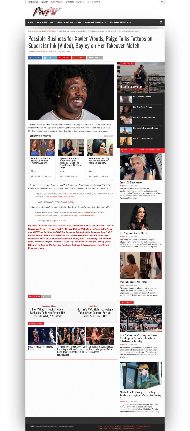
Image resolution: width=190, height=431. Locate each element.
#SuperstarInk (67, 215)
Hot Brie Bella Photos (142, 107)
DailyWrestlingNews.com (42, 51)
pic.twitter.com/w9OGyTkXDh (63, 197)
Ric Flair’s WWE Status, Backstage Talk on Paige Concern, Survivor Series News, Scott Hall (95, 313)
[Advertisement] (71, 271)
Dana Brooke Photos (142, 97)
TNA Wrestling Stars (120, 22)
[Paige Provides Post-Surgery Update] (42, 344)
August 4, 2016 (67, 202)
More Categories (93, 2)
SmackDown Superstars (69, 22)
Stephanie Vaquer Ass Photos (133, 281)
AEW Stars (70, 2)
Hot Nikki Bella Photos (143, 138)
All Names (44, 2)
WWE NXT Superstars (95, 22)
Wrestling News (40, 31)
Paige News (46, 296)
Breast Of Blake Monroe (131, 182)
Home (30, 22)
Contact (138, 428)
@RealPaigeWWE (92, 212)
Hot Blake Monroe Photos (144, 118)
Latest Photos (32, 2)
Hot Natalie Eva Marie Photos (145, 128)
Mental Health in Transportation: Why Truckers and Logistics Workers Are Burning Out (140, 395)
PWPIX (122, 186)
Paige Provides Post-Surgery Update (40, 348)
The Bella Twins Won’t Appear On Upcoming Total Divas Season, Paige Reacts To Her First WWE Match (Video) (71, 350)
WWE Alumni (80, 2)
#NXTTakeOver (69, 194)
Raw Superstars (45, 22)
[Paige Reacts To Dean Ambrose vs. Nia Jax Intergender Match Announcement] (100, 344)
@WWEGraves (42, 215)
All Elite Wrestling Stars (143, 426)
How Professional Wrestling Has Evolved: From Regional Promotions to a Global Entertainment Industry (139, 338)
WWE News (51, 31)
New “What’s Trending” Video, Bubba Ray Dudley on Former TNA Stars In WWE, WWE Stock (47, 313)
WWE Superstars (56, 2)
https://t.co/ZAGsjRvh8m (85, 215)
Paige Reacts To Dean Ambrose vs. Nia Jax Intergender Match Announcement (99, 349)
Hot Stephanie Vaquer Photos (134, 233)
